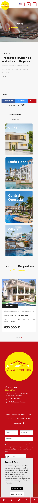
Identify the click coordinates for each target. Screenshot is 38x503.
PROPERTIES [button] (26, 414)
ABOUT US (16, 414)
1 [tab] (17, 337)
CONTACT (17, 423)
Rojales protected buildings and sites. (15, 65)
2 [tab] (19, 337)
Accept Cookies (16, 488)
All (10, 110)
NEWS (28, 419)
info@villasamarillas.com (17, 402)
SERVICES (11, 419)
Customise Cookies (16, 494)
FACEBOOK (8, 101)
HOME (7, 414)
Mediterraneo (15, 115)
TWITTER (21, 101)
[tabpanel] (19, 305)
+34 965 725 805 (13, 399)
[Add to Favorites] (33, 282)
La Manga (14, 120)
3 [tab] (21, 337)
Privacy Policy (9, 448)
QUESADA (20, 419)
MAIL (32, 101)
